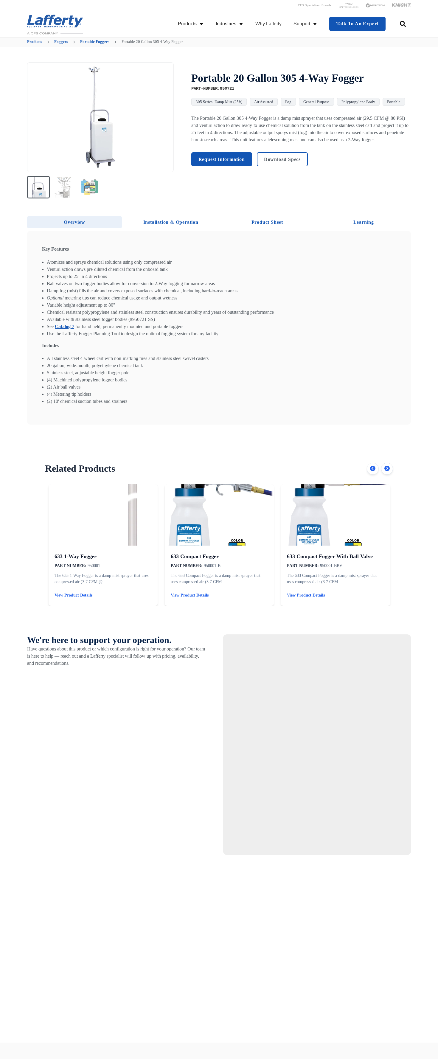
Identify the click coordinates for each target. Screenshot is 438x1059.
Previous (373, 469)
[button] (38, 187)
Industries (226, 23)
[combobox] (403, 24)
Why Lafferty (268, 23)
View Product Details (73, 595)
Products (187, 23)
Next (387, 469)
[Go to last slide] (35, 117)
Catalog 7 (64, 326)
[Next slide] (165, 117)
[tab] (74, 222)
